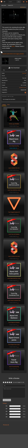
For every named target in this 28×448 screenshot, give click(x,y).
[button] (4, 2)
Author (8, 104)
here (13, 46)
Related (4, 104)
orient (14, 53)
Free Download (14, 67)
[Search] (19, 2)
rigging (17, 53)
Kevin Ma (24, 73)
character (4, 53)
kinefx (11, 53)
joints (8, 53)
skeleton (22, 53)
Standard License (22, 87)
